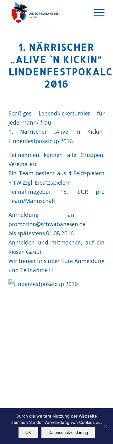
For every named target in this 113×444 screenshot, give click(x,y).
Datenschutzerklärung (68, 432)
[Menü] (96, 12)
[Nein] (105, 426)
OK (28, 432)
